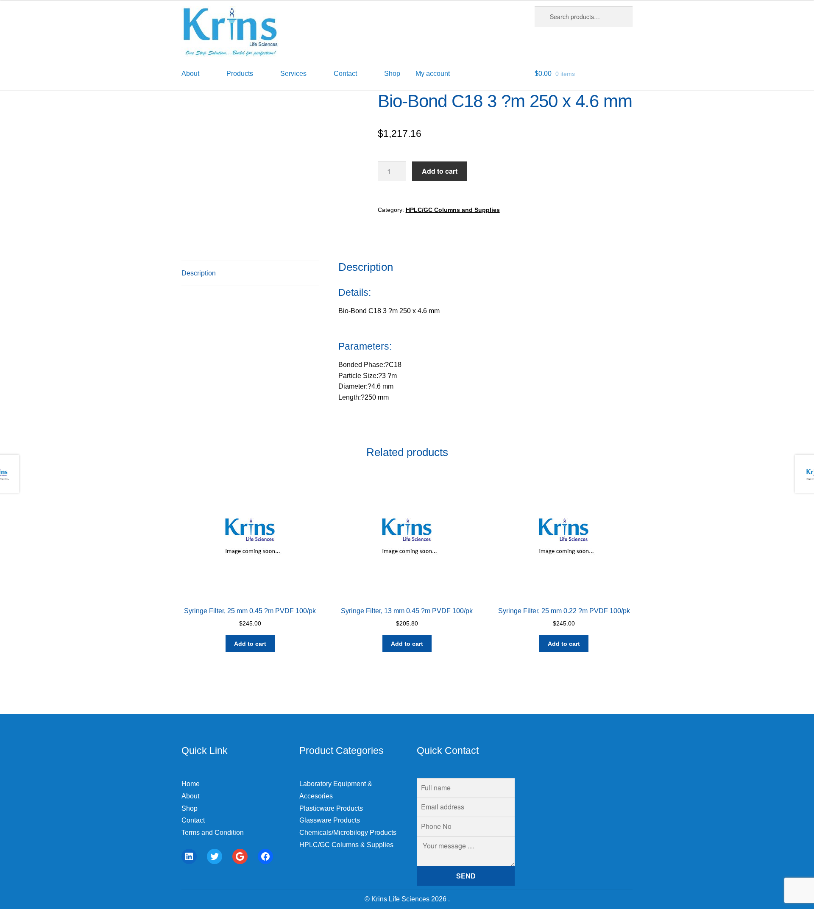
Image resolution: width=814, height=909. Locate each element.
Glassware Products (329, 820)
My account (432, 73)
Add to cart (439, 171)
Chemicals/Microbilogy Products (347, 832)
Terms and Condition (212, 832)
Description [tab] (198, 273)
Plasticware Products (331, 808)
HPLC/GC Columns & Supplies (346, 844)
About (190, 796)
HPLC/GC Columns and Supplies (453, 209)
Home (190, 783)
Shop (392, 73)
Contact (193, 820)
